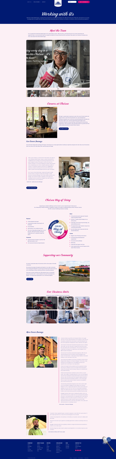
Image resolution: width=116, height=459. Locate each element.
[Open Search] (72, 1)
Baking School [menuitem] (58, 447)
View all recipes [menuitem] (49, 450)
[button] (33, 93)
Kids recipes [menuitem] (67, 444)
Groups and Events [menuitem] (59, 450)
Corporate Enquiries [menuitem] (78, 446)
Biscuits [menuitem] (48, 447)
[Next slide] (88, 93)
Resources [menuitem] (38, 446)
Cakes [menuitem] (47, 444)
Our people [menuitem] (29, 449)
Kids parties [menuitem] (67, 447)
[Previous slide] (27, 93)
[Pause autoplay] (58, 88)
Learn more (42, 307)
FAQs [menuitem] (38, 450)
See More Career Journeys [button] (31, 187)
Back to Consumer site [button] (84, 1)
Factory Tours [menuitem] (58, 444)
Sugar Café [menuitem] (57, 446)
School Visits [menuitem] (58, 449)
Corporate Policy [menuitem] (30, 450)
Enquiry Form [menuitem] (77, 444)
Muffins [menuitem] (48, 449)
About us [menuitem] (29, 444)
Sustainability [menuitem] (29, 446)
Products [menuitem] (38, 444)
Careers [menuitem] (76, 447)
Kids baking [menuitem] (67, 446)
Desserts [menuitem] (48, 446)
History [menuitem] (29, 447)
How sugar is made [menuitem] (40, 447)
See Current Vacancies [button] (64, 128)
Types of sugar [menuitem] (39, 449)
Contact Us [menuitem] (57, 452)
